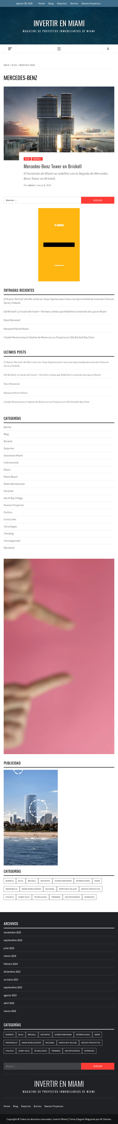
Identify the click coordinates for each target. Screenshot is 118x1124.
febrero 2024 (11, 964)
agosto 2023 (10, 995)
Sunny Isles (10, 519)
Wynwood (9, 547)
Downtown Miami (13, 455)
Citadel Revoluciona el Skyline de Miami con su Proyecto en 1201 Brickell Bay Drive (49, 337)
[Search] (108, 49)
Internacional (11, 462)
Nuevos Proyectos (91, 3)
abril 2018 (9, 1003)
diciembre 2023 (12, 971)
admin (31, 185)
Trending (9, 533)
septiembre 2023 (13, 987)
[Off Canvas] (10, 49)
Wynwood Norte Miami (16, 328)
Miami (7, 469)
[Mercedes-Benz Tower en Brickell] (59, 123)
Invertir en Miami (59, 23)
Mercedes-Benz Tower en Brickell (53, 166)
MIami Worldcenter (14, 484)
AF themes (105, 1119)
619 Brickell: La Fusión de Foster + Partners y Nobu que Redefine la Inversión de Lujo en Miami (55, 311)
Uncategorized (12, 540)
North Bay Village (13, 498)
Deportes (62, 3)
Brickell (37, 159)
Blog (50, 3)
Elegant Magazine (85, 1119)
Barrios (74, 3)
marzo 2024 (10, 956)
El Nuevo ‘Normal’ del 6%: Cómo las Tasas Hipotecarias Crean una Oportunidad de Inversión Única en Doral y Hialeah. (59, 301)
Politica (8, 512)
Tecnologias (10, 526)
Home (41, 3)
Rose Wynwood (12, 320)
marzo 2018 (10, 1011)
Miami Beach (11, 476)
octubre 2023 (11, 979)
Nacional (8, 491)
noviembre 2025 (12, 932)
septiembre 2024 (13, 940)
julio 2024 (9, 948)
